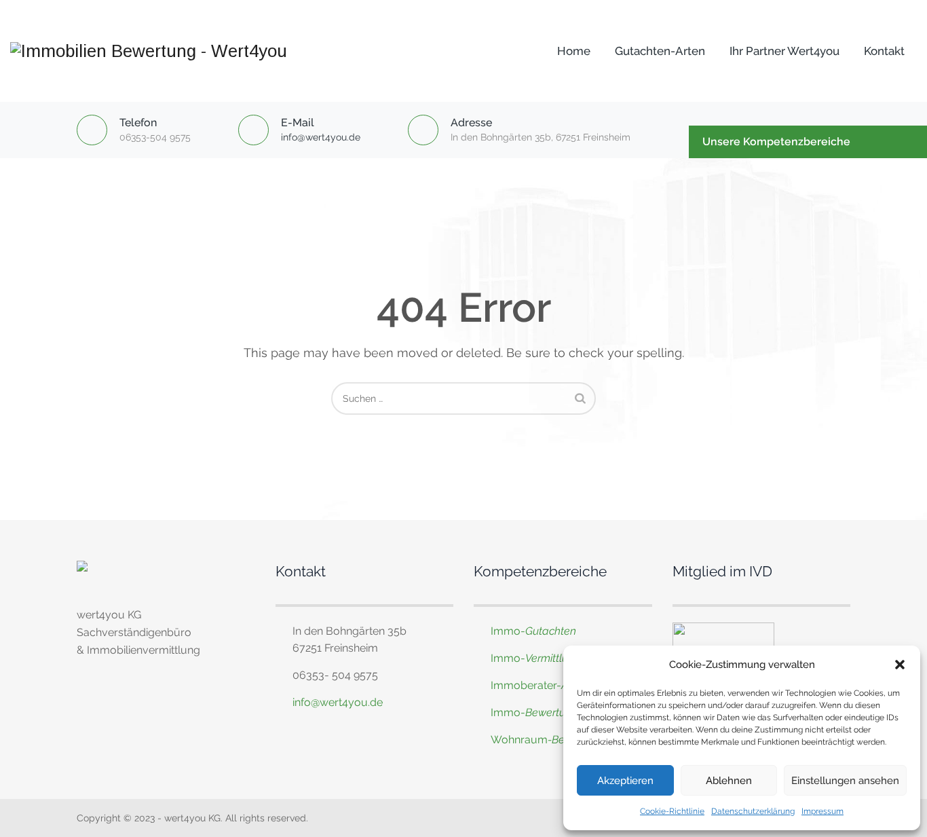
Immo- (533, 631)
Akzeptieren (625, 781)
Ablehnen (729, 781)
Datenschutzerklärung (753, 811)
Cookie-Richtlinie (672, 811)
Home (573, 51)
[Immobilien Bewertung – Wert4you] (148, 51)
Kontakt (884, 51)
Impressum (822, 811)
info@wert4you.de (320, 137)
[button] (900, 664)
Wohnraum (519, 739)
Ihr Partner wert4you (784, 51)
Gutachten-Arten (660, 51)
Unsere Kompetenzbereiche (776, 141)
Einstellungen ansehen (845, 781)
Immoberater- (551, 685)
